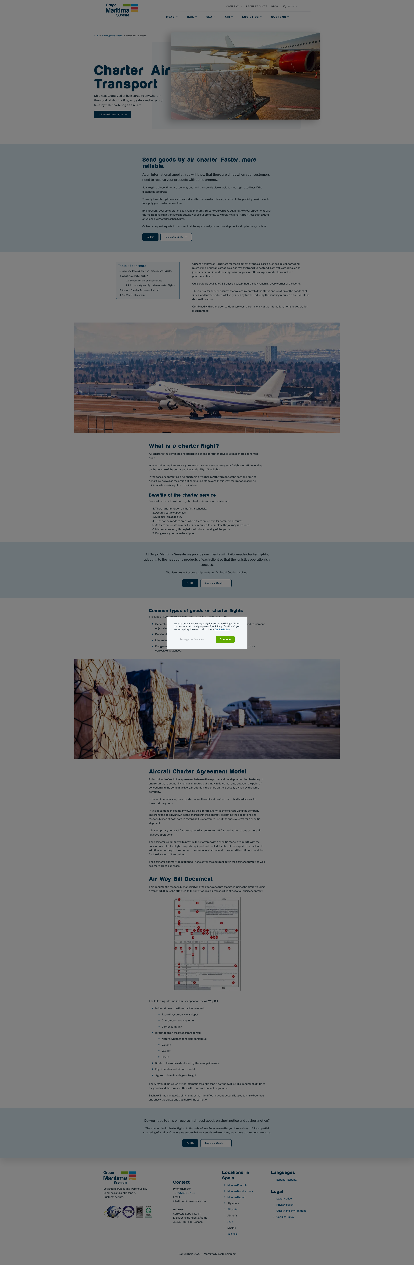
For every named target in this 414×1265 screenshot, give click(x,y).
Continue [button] (225, 639)
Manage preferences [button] (192, 639)
